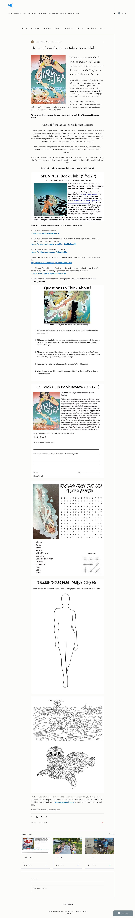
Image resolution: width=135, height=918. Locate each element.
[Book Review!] (35, 846)
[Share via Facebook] (32, 817)
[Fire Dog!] (99, 846)
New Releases (35, 28)
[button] (111, 28)
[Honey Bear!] (67, 846)
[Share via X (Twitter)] (37, 817)
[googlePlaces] (114, 13)
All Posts (24, 28)
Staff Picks (47, 28)
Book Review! (28, 857)
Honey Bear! (60, 857)
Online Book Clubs (54, 810)
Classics (57, 28)
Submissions (91, 28)
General (43, 810)
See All (111, 834)
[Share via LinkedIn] (41, 817)
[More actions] (103, 42)
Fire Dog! (91, 857)
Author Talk (80, 28)
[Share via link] (46, 817)
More (101, 28)
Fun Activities (68, 28)
